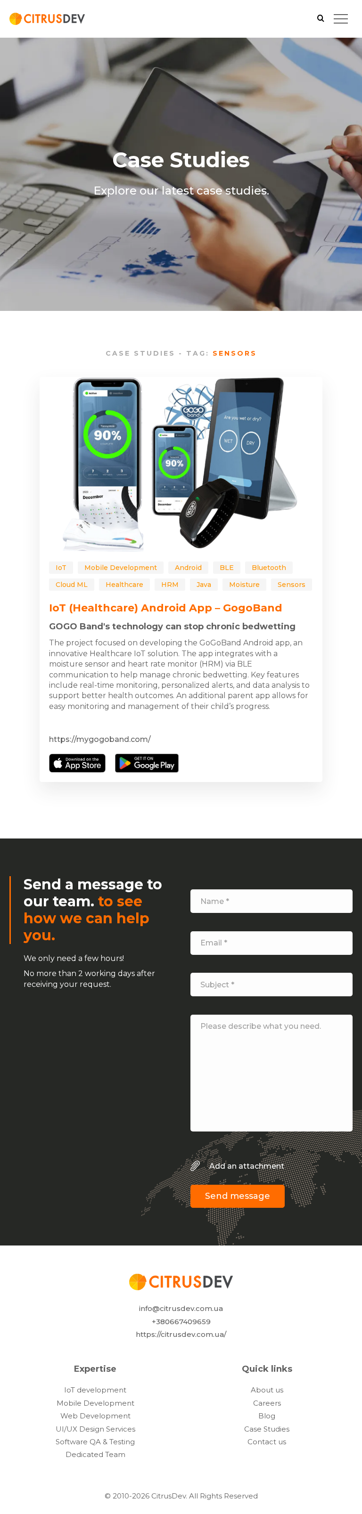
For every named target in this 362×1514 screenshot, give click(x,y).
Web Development (95, 1415)
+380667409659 (181, 1321)
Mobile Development (120, 567)
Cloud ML (72, 584)
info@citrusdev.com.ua (181, 1308)
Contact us (266, 1441)
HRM (170, 584)
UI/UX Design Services (95, 1428)
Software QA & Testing (95, 1441)
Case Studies (266, 1428)
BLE (227, 567)
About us (267, 1389)
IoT (61, 567)
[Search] (321, 18)
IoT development (95, 1389)
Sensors (291, 584)
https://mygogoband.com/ (100, 739)
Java (204, 584)
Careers (267, 1403)
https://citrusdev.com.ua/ (181, 1334)
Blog (266, 1415)
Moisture (244, 584)
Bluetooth (269, 567)
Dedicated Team (95, 1454)
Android (188, 567)
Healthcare (124, 584)
